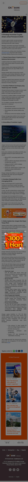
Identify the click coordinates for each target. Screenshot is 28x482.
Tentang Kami (11, 450)
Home (3, 450)
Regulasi (24, 450)
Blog (18, 450)
